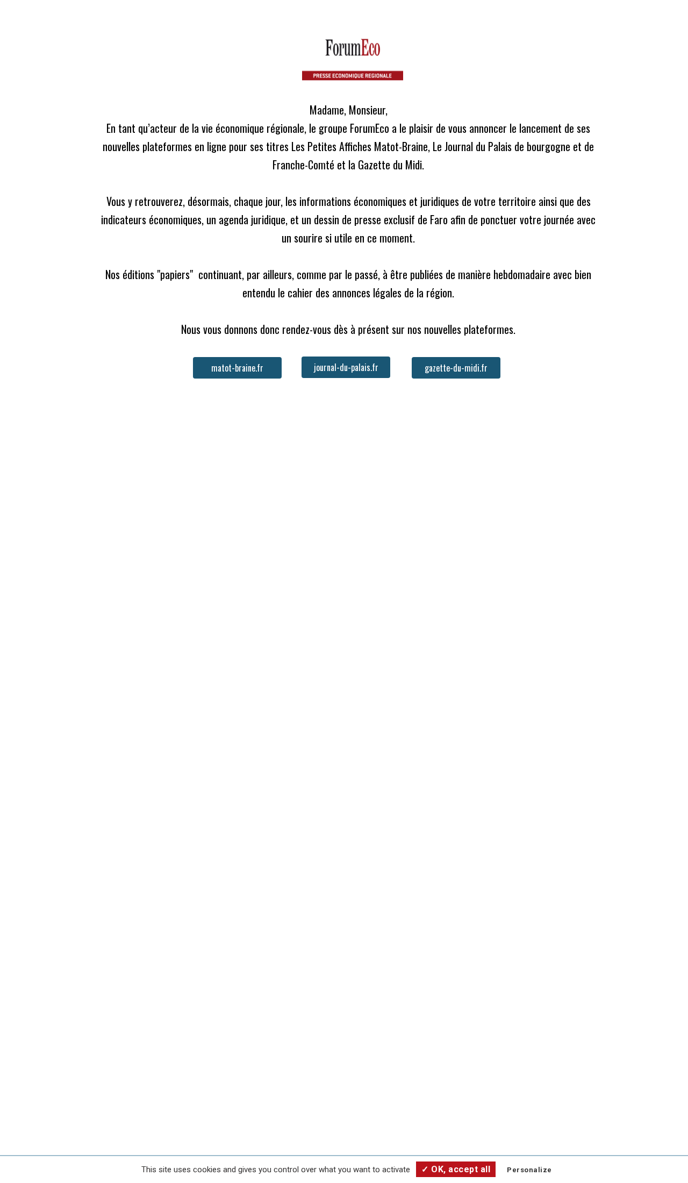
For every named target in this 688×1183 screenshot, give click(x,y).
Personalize (529, 1170)
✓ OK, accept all (455, 1169)
